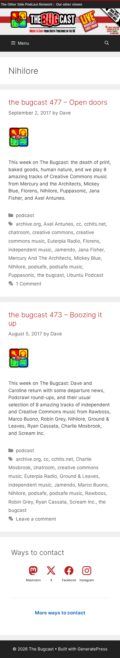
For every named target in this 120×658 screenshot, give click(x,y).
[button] (106, 43)
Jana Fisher (91, 249)
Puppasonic (21, 275)
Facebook (69, 580)
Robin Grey (20, 502)
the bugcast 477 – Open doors (57, 102)
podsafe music (65, 267)
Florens (91, 241)
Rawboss (95, 493)
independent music (29, 249)
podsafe (37, 267)
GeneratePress (92, 649)
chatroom (19, 232)
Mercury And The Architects (39, 258)
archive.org (28, 224)
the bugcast (50, 275)
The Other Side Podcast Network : (28, 4)
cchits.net (95, 224)
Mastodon (33, 580)
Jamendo (64, 249)
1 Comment (28, 284)
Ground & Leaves (79, 476)
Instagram (87, 580)
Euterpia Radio (63, 241)
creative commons (52, 232)
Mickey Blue (87, 258)
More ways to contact (60, 613)
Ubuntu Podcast (85, 275)
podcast (25, 215)
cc (78, 224)
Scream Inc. (82, 502)
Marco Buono (92, 485)
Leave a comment (36, 519)
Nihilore (16, 267)
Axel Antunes (58, 224)
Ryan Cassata (51, 502)
